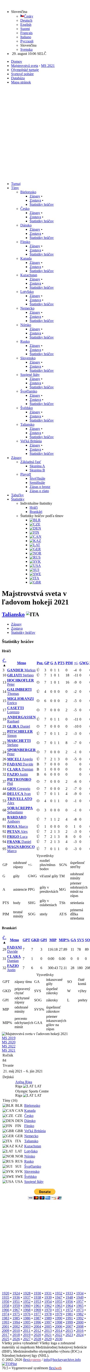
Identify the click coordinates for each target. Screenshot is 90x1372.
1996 (37, 1322)
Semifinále (37, 483)
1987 (37, 1318)
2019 (26, 1335)
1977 (37, 1314)
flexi (32, 1360)
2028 (37, 1339)
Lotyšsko (27, 292)
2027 (26, 1339)
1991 (69, 1318)
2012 (37, 1331)
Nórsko (25, 325)
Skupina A (37, 466)
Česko (25, 209)
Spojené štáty (30, 375)
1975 (16, 1314)
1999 (69, 1322)
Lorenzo (15, 710)
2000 (80, 1322)
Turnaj (16, 184)
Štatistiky (17, 499)
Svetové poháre (22, 74)
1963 (58, 1306)
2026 (16, 1339)
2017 (5, 1335)
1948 (69, 1297)
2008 (80, 1326)
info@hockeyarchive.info (62, 1360)
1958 (5, 1306)
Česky (28, 16)
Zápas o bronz (40, 487)
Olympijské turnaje (25, 70)
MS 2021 (48, 66)
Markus (21, 670)
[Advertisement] (45, 133)
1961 (37, 1306)
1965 (80, 1306)
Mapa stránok (21, 82)
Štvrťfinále (37, 478)
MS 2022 (8, 1046)
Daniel (18, 726)
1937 (26, 1297)
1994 (16, 1322)
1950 (5, 1302)
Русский (26, 41)
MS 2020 (8, 1042)
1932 (58, 1293)
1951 (16, 1302)
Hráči (34, 507)
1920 (5, 1293)
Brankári (36, 512)
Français (26, 33)
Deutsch (26, 20)
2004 (37, 1326)
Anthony (16, 819)
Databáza (18, 78)
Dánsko (26, 225)
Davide (20, 764)
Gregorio (18, 789)
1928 (26, 1293)
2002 (16, 1326)
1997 (48, 1322)
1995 (26, 1322)
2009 (5, 1331)
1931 (48, 1293)
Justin (17, 774)
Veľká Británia (31, 441)
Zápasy (35, 196)
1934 (80, 1293)
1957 (80, 1302)
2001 (5, 1326)
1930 (37, 1293)
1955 (58, 1302)
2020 (37, 1335)
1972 (69, 1310)
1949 (80, 1297)
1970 (48, 1310)
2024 (80, 1335)
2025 (5, 1339)
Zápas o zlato (39, 491)
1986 (26, 1318)
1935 (5, 1297)
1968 (26, 1310)
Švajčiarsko (28, 391)
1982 (80, 1314)
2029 (48, 1339)
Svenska (26, 49)
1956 (69, 1302)
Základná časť (30, 462)
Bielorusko (28, 192)
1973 (80, 1310)
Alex (17, 831)
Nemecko (27, 308)
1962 (48, 1306)
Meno (21, 663)
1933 (69, 1293)
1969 (37, 1310)
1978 (48, 1314)
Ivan (19, 794)
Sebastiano (20, 810)
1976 (26, 1314)
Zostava (35, 200)
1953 (37, 1302)
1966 (5, 1310)
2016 (80, 1331)
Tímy (15, 188)
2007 (69, 1326)
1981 (69, 1314)
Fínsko (25, 242)
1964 (69, 1306)
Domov (16, 61)
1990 (58, 1318)
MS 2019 (8, 1038)
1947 (58, 1297)
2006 (58, 1326)
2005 (48, 1326)
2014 (58, 1331)
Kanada (26, 258)
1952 (26, 1302)
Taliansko (27, 424)
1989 (48, 1318)
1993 (5, 1322)
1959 (16, 1306)
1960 (26, 1306)
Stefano (20, 675)
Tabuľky (17, 495)
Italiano (25, 37)
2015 (69, 1331)
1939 (48, 1297)
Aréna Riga (23, 1082)
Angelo (20, 759)
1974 (5, 1314)
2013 (48, 1331)
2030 (58, 1339)
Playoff (25, 474)
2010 (16, 1331)
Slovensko (28, 358)
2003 (26, 1326)
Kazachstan (28, 275)
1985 (16, 1318)
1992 (80, 1318)
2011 (26, 1331)
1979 (58, 1314)
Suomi (25, 29)
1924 (16, 1293)
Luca (17, 837)
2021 (48, 1335)
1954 (48, 1302)
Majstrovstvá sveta (24, 66)
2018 (16, 1335)
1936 (16, 1297)
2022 (58, 1335)
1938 (37, 1297)
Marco (17, 826)
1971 (58, 1310)
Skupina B (37, 470)
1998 (58, 1322)
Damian (20, 769)
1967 (16, 1310)
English (25, 25)
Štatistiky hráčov (42, 204)
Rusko (25, 341)
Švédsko (26, 408)
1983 (5, 1318)
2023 (69, 1335)
